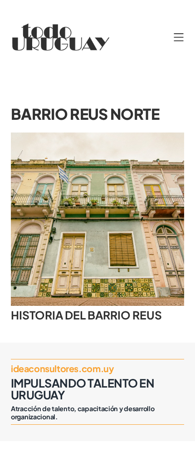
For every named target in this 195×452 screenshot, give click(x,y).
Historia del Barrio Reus (86, 315)
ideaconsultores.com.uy (62, 368)
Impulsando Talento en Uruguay (82, 389)
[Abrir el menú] (178, 37)
